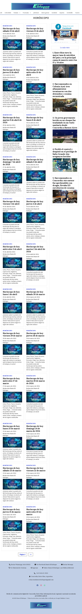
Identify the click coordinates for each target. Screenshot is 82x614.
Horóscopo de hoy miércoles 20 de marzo (34, 512)
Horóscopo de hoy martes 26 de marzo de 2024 (35, 381)
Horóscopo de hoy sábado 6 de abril (34, 160)
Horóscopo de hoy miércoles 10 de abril (34, 72)
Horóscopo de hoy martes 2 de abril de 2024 (35, 249)
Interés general (45, 12)
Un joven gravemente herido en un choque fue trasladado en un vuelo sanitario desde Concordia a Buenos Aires (65, 122)
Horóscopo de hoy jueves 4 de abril (34, 202)
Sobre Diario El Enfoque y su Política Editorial (59, 568)
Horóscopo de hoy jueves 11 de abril (11, 71)
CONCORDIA (8, 12)
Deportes (62, 12)
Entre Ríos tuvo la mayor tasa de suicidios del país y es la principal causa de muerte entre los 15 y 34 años (65, 57)
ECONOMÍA (70, 12)
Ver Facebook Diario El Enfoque (46, 564)
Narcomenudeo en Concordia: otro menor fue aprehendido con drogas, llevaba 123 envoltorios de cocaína (63, 183)
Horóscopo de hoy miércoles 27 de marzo (11, 381)
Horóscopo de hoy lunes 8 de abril (34, 118)
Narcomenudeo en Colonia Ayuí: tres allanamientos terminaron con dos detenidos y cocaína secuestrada (62, 90)
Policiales (16, 12)
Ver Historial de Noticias (18, 568)
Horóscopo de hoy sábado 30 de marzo (35, 293)
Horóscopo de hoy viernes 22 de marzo (35, 469)
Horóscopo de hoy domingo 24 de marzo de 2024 (34, 428)
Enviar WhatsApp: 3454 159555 (20, 564)
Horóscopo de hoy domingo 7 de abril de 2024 (11, 162)
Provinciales (26, 12)
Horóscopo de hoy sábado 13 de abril (11, 29)
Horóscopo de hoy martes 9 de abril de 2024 (12, 120)
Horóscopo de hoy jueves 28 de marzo (35, 334)
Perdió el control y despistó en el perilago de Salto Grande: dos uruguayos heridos (65, 153)
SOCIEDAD (54, 12)
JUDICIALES (36, 12)
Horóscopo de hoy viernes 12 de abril (35, 29)
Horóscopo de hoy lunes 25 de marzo (11, 427)
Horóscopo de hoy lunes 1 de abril (11, 293)
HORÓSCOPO (7, 26)
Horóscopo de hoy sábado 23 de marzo (12, 469)
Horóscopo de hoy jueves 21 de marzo (11, 510)
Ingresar (35, 568)
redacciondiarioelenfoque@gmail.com (41, 580)
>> (31, 554)
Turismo (77, 12)
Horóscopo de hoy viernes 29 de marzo (12, 334)
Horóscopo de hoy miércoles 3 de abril (12, 247)
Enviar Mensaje (68, 564)
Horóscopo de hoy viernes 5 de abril (11, 202)
